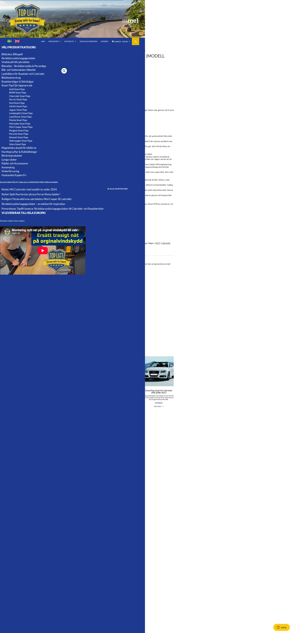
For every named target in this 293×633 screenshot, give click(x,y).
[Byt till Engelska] (17, 41)
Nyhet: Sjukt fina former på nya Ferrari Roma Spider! (31, 194)
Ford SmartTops (17, 103)
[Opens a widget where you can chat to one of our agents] (281, 627)
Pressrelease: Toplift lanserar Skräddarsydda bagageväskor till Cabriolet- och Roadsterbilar (53, 208)
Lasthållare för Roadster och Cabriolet (23, 73)
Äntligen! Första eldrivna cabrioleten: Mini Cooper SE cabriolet (36, 199)
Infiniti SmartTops (18, 106)
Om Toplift (69, 41)
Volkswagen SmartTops (20, 140)
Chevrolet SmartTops (19, 96)
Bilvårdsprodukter (12, 155)
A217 (157, 243)
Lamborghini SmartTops (21, 113)
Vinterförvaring (10, 171)
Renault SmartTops (18, 137)
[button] (64, 71)
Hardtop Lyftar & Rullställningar (19, 151)
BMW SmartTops (17, 92)
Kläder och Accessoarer (15, 163)
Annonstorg (8, 167)
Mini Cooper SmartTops (21, 127)
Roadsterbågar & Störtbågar (18, 81)
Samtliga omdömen (88, 41)
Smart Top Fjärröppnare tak (17, 85)
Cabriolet (165, 243)
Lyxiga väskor (9, 159)
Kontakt (104, 41)
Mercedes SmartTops (19, 123)
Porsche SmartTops (18, 133)
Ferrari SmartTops (18, 99)
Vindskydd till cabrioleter (16, 62)
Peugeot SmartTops (19, 130)
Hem (43, 41)
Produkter (53, 41)
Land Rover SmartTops (20, 116)
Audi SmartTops (17, 89)
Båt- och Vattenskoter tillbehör (19, 69)
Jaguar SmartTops (18, 109)
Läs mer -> (159, 398)
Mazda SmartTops (18, 120)
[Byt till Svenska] (9, 41)
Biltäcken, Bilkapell (12, 54)
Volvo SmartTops (17, 144)
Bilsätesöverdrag (11, 77)
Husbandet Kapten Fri (14, 175)
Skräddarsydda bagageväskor (18, 58)
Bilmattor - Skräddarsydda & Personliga (24, 66)
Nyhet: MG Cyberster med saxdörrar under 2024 (29, 189)
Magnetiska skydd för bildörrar (19, 147)
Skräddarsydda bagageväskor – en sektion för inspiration (33, 203)
